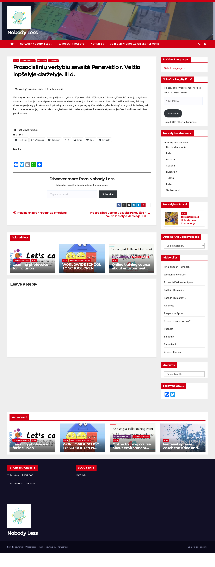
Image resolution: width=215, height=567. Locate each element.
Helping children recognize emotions (42, 212)
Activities (97, 44)
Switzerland (172, 190)
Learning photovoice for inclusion (30, 266)
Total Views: (14, 475)
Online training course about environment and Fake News (131, 268)
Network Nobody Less (35, 44)
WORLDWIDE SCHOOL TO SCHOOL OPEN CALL (81, 268)
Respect (168, 328)
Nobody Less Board (190, 217)
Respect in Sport (173, 313)
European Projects (72, 44)
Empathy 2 (170, 344)
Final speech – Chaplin (177, 266)
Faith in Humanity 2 (175, 297)
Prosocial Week (28, 61)
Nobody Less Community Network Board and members (189, 225)
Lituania (170, 159)
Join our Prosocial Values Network (134, 44)
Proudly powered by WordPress (22, 547)
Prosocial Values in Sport (178, 282)
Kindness (169, 305)
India (169, 184)
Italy (168, 153)
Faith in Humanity (174, 290)
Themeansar (62, 547)
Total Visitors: (15, 483)
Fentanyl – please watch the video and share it (180, 448)
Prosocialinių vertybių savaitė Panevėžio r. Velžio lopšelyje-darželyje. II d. (118, 214)
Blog (16, 61)
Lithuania (41, 61)
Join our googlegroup (198, 547)
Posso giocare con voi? (177, 321)
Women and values (175, 274)
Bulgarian (171, 171)
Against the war (173, 352)
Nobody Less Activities (80, 261)
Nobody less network (176, 142)
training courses (21, 261)
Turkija (170, 177)
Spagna (170, 165)
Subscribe (107, 194)
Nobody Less (22, 32)
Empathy (169, 336)
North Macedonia (176, 147)
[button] (199, 43)
